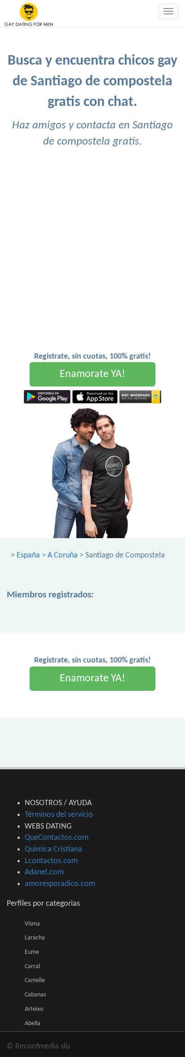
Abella (32, 1023)
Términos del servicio (59, 815)
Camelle (35, 980)
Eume (32, 952)
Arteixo (34, 1009)
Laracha (35, 937)
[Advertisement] (92, 254)
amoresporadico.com (60, 884)
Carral (32, 966)
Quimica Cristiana (53, 849)
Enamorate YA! (92, 374)
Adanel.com (44, 872)
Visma (32, 924)
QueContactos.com (56, 837)
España (28, 555)
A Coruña (63, 555)
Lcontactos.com (51, 861)
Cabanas (35, 994)
